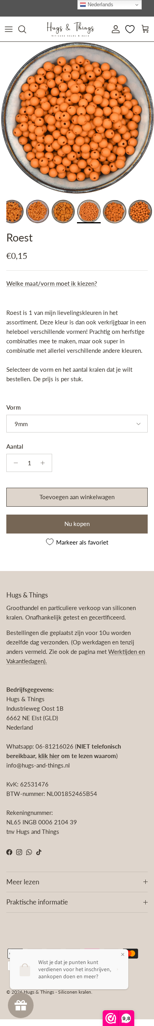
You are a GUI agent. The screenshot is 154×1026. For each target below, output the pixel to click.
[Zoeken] (26, 29)
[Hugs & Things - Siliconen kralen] (70, 29)
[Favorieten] (130, 29)
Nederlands (99, 4)
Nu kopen (77, 523)
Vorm (13, 407)
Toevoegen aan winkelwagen (77, 496)
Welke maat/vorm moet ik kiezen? (51, 283)
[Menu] (8, 29)
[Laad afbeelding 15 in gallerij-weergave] (77, 119)
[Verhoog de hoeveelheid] (45, 463)
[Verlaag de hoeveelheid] (14, 463)
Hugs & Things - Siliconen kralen (57, 992)
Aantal (14, 446)
